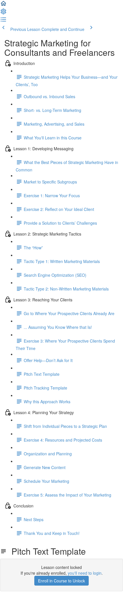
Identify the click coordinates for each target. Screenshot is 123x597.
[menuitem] (3, 13)
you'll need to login (85, 573)
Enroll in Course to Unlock (61, 581)
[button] (3, 5)
